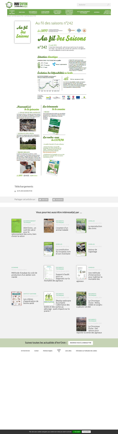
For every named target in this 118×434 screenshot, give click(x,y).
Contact (36, 350)
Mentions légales (47, 350)
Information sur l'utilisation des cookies (86, 350)
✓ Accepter (76, 431)
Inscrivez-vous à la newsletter (80, 343)
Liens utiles (68, 350)
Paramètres (86, 431)
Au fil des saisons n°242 (17, 16)
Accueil (9, 16)
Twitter (44, 199)
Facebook (59, 199)
